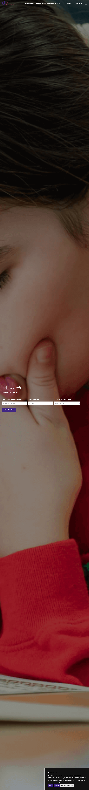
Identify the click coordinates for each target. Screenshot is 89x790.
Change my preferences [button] (67, 785)
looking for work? (29, 3)
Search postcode (33, 400)
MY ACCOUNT (79, 3)
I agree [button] (50, 785)
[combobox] (67, 403)
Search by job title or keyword (12, 400)
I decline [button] (57, 785)
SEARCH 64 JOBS (9, 409)
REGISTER (69, 3)
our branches (50, 3)
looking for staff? (41, 3)
